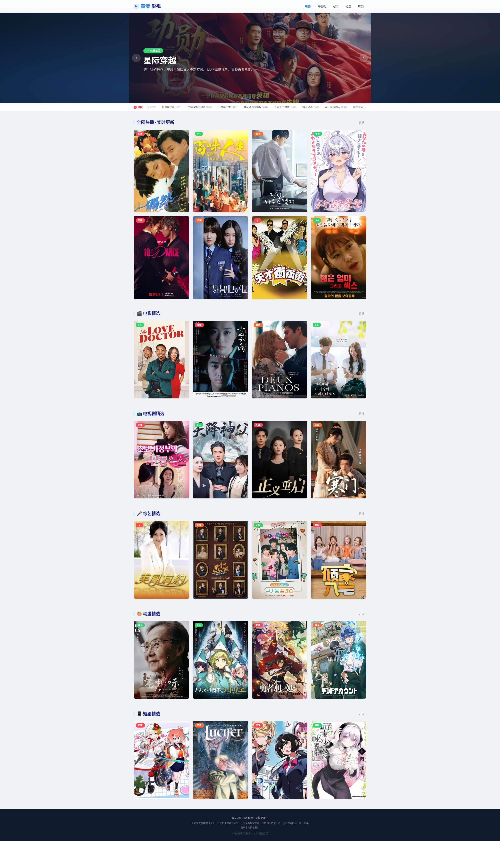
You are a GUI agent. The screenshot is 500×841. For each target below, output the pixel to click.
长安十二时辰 (232, 107)
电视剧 (321, 6)
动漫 (348, 6)
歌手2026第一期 (342, 107)
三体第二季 (175, 107)
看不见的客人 (283, 107)
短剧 (361, 6)
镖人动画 (258, 107)
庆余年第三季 (311, 107)
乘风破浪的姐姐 (203, 107)
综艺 (336, 6)
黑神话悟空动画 (147, 107)
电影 (308, 6)
